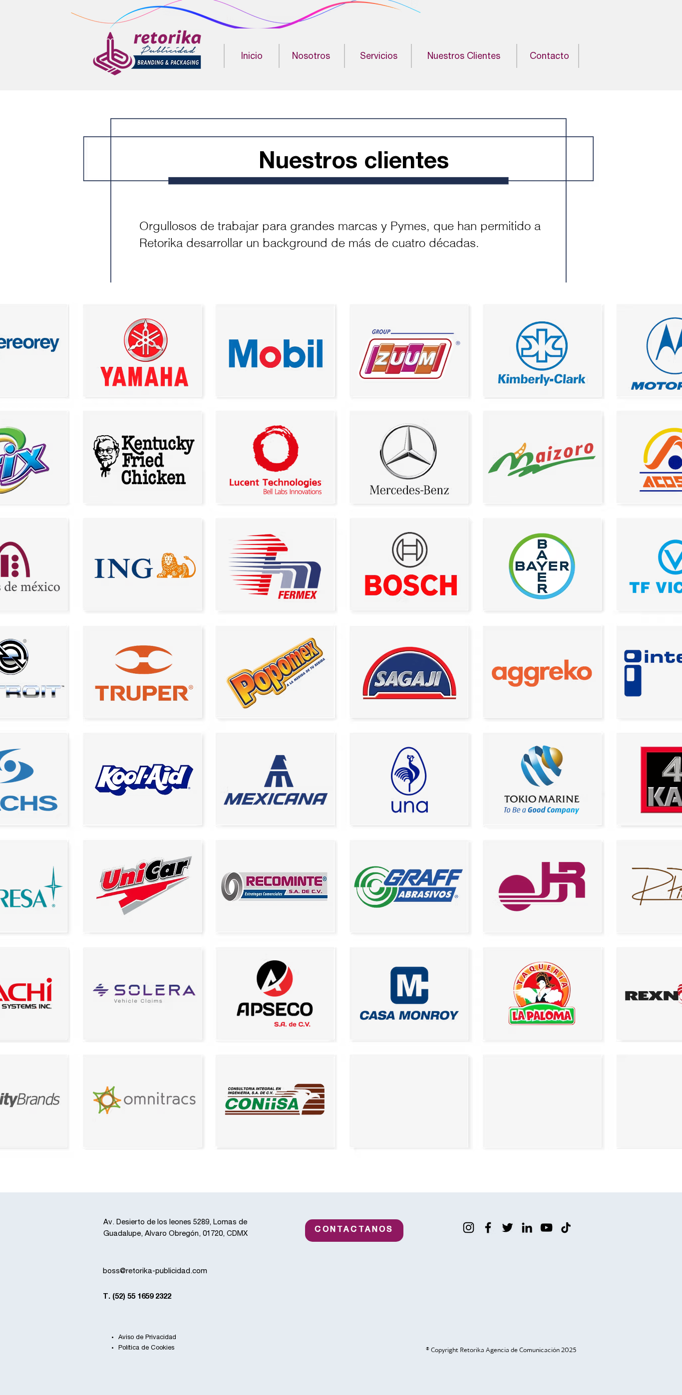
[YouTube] (546, 1227)
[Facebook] (488, 1227)
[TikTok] (566, 1227)
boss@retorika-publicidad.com (155, 1271)
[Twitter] (507, 1227)
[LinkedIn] (527, 1227)
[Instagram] (468, 1227)
